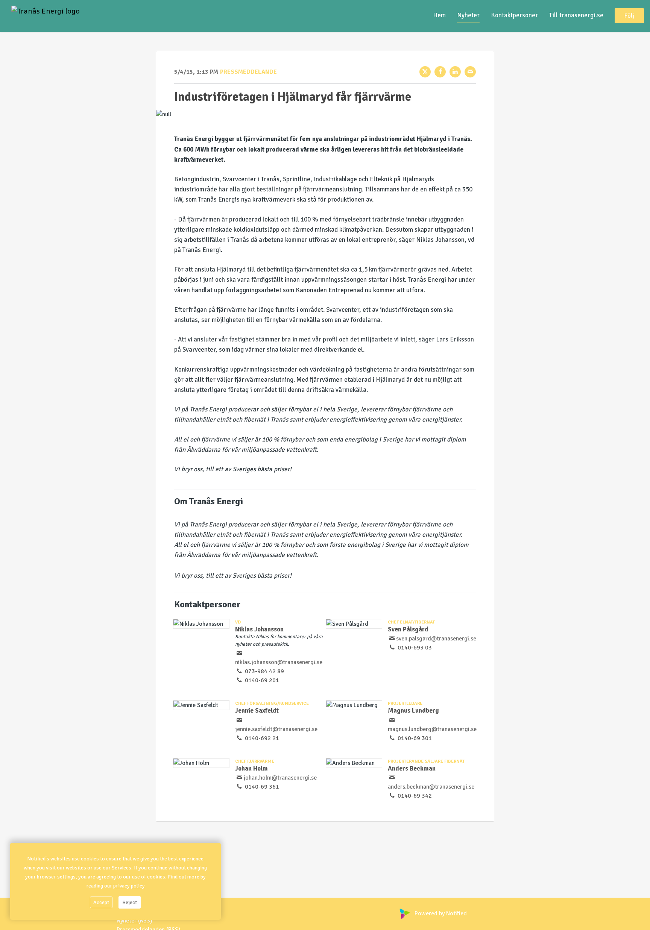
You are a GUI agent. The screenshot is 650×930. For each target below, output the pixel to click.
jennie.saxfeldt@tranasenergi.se (276, 729)
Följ (629, 16)
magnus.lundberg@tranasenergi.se (432, 729)
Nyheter (468, 16)
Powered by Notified (441, 913)
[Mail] (470, 71)
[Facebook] (440, 71)
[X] (425, 71)
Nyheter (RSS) (134, 920)
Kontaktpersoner (514, 16)
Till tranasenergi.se (576, 16)
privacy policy (129, 886)
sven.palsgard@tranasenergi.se (436, 638)
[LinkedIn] (455, 71)
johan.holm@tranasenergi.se (280, 777)
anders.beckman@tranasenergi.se (431, 786)
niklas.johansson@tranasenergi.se (278, 662)
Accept (101, 902)
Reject (129, 902)
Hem (439, 16)
